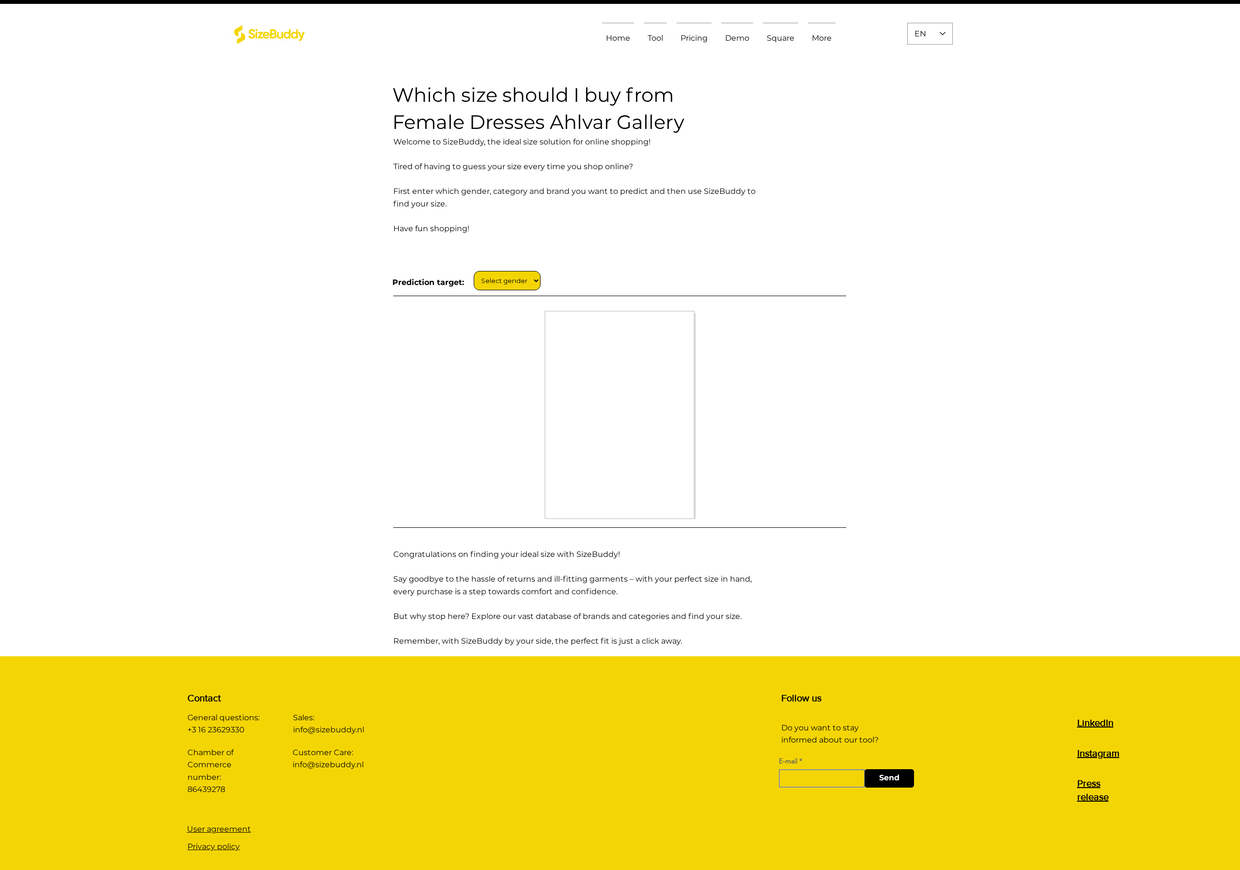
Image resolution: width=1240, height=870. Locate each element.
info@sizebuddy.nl (328, 729)
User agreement (219, 829)
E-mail (788, 761)
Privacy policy (213, 846)
